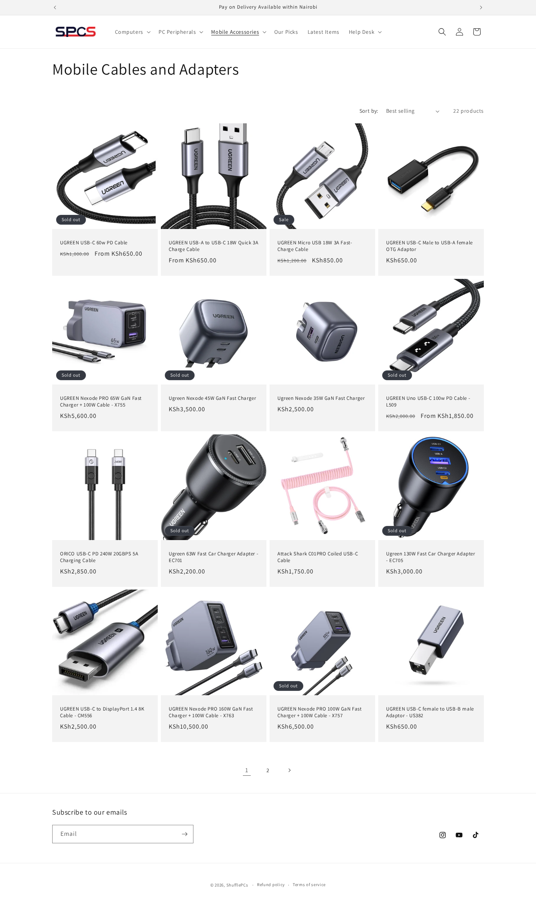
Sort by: (368, 110)
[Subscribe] (184, 834)
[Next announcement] (481, 7)
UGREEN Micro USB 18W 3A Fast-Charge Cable (314, 246)
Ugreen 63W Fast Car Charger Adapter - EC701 (213, 557)
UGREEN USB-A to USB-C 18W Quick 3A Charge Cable (213, 246)
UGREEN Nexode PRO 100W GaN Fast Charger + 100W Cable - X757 (319, 712)
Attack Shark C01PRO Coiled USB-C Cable (317, 557)
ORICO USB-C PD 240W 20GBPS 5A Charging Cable (99, 557)
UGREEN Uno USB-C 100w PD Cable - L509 (428, 401)
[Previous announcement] (55, 7)
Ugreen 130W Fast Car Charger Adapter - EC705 (430, 557)
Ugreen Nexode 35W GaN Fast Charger (321, 398)
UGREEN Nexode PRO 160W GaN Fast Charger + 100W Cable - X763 (211, 712)
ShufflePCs (237, 885)
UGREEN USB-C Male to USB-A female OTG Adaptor (429, 246)
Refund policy (271, 884)
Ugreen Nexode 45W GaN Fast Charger (212, 398)
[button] (132, 32)
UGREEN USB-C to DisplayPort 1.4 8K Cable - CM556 (102, 712)
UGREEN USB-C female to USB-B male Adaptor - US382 (430, 712)
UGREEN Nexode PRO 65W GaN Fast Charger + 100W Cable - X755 (101, 401)
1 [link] (246, 770)
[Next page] (289, 770)
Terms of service (309, 884)
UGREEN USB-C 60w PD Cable (94, 243)
